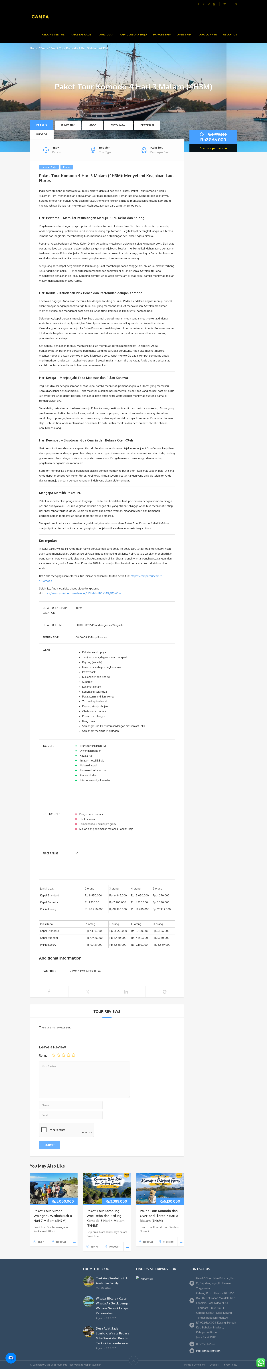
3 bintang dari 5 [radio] (63, 1055)
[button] (10, 1358)
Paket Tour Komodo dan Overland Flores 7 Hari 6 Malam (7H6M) (159, 1216)
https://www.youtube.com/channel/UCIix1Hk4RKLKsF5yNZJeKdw (82, 593)
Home (34, 48)
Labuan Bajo (49, 167)
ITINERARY (67, 125)
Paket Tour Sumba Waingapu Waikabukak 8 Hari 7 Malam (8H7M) (53, 1216)
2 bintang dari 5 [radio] (58, 1055)
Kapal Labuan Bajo (133, 34)
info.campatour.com (208, 1350)
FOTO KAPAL (118, 125)
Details (41, 125)
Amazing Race (81, 34)
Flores (66, 167)
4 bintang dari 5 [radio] (68, 1055)
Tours (44, 48)
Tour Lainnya (207, 34)
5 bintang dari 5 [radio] (73, 1055)
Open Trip (184, 34)
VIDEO (92, 125)
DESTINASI (147, 125)
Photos (41, 134)
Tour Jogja (105, 34)
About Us (230, 34)
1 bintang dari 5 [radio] (53, 1055)
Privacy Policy (230, 1364)
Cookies (214, 1364)
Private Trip (162, 34)
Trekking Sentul (52, 34)
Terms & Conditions (195, 1364)
